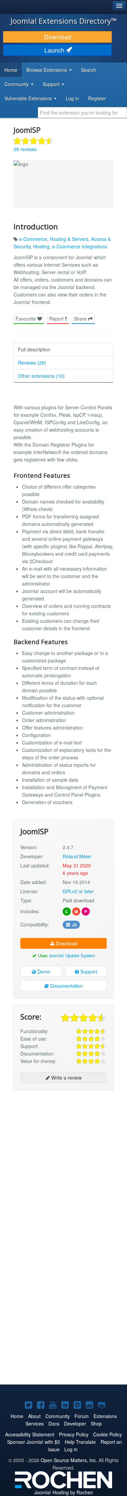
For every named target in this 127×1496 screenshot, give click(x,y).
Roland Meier (77, 856)
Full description (34, 349)
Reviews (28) (32, 362)
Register (97, 98)
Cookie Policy (107, 1434)
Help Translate (80, 1441)
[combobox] (82, 112)
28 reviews (25, 149)
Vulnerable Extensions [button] (28, 98)
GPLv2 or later (78, 891)
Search (88, 69)
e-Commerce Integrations (79, 246)
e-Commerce (33, 238)
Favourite (26, 318)
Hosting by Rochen (63, 1492)
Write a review (66, 1077)
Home (10, 69)
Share (81, 318)
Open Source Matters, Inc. (69, 1460)
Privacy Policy (73, 1434)
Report (57, 318)
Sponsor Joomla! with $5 (33, 1441)
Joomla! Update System (72, 955)
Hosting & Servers (69, 238)
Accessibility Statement (29, 1434)
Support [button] (52, 84)
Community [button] (17, 84)
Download (57, 37)
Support (88, 971)
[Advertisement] (63, 1160)
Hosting (41, 246)
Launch (55, 50)
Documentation (66, 985)
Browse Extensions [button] (47, 69)
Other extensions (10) (41, 375)
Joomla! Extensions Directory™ (63, 21)
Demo (43, 971)
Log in (72, 98)
